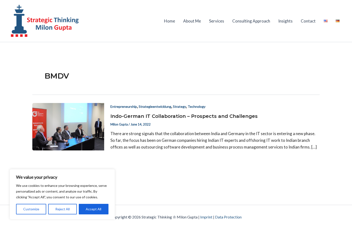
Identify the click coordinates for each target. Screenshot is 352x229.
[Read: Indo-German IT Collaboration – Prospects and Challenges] (68, 126)
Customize (31, 209)
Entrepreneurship (123, 106)
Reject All (62, 209)
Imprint (206, 217)
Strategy (179, 106)
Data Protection (228, 217)
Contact (308, 20)
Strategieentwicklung (155, 106)
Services (216, 20)
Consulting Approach (251, 20)
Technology (196, 106)
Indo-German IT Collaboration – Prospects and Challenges (184, 116)
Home (169, 20)
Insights (285, 20)
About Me (192, 20)
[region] (62, 194)
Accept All (93, 209)
